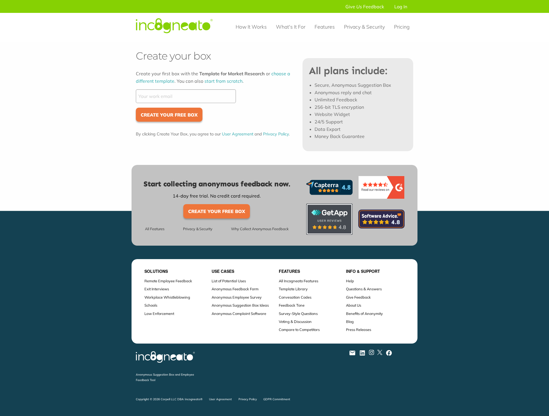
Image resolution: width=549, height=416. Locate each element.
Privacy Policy (276, 134)
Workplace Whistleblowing (167, 297)
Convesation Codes (295, 297)
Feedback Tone (292, 305)
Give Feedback (364, 6)
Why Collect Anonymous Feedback (260, 229)
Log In (400, 6)
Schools (150, 305)
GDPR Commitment (276, 399)
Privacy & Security (364, 26)
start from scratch (223, 81)
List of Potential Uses (229, 281)
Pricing (401, 26)
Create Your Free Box (169, 115)
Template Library (293, 289)
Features (325, 26)
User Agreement (237, 134)
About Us (353, 305)
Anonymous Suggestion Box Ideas (240, 305)
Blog (350, 321)
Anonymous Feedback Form (235, 289)
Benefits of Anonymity (364, 313)
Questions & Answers (364, 289)
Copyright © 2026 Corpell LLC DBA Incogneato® (169, 399)
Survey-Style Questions (298, 313)
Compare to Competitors (299, 329)
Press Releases (358, 329)
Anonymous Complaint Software (239, 313)
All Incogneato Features (298, 281)
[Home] (177, 38)
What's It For (290, 26)
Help (350, 281)
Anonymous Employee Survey (237, 297)
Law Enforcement (159, 313)
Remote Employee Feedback (168, 281)
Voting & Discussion (295, 321)
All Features (154, 229)
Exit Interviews (156, 289)
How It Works (251, 26)
